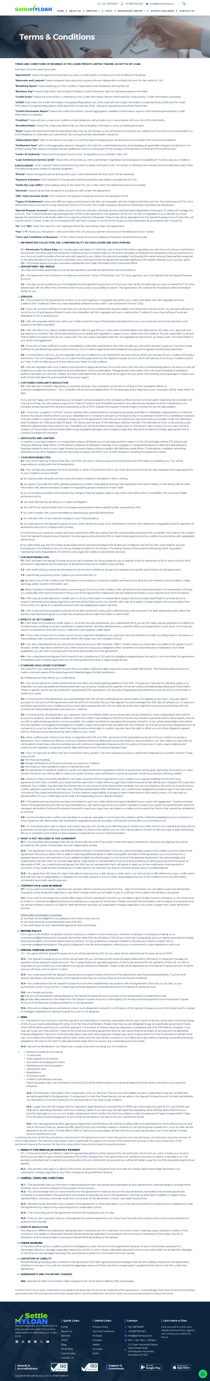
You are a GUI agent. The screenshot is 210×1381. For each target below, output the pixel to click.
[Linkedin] (29, 1342)
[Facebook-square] (17, 1342)
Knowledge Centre (130, 11)
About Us (75, 11)
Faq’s (108, 11)
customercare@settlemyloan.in (39, 389)
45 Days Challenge (162, 11)
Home (60, 11)
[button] (184, 3)
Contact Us (186, 11)
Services (91, 11)
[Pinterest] (35, 1342)
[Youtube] (47, 1342)
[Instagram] (23, 1342)
